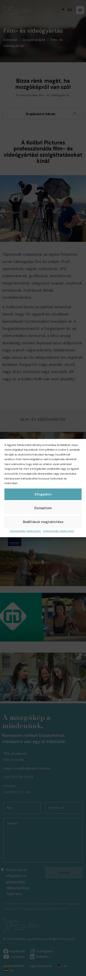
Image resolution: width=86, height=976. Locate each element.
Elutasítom (43, 508)
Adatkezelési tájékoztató (25, 531)
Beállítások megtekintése (43, 522)
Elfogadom (43, 494)
